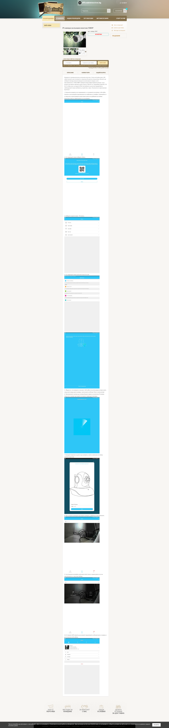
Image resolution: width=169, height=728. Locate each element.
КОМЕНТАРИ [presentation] (86, 72)
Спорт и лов (120, 18)
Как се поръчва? (118, 25)
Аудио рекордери (73, 18)
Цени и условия (118, 711)
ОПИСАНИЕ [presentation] (70, 72)
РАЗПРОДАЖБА (48, 18)
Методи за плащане (119, 30)
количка (121, 10)
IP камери (60, 18)
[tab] (70, 72)
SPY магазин (88, 18)
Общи (101, 710)
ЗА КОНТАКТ (84, 710)
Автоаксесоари (102, 18)
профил (124, 3)
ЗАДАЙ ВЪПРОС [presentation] (101, 72)
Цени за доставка (119, 27)
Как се (51, 710)
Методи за (68, 710)
